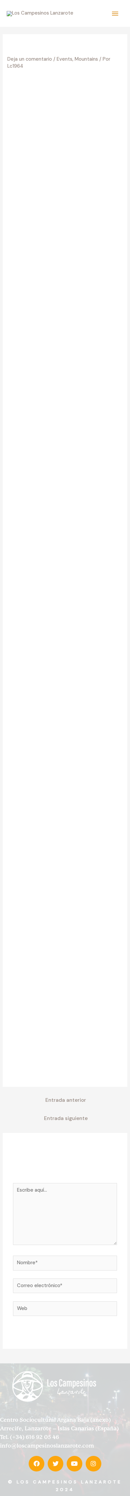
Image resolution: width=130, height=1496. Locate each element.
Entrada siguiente (66, 1118)
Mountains (86, 59)
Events (64, 59)
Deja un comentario (29, 59)
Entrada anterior (65, 1100)
